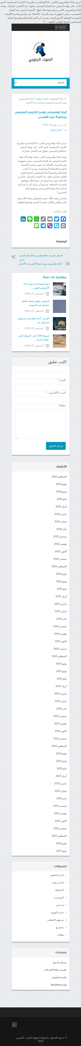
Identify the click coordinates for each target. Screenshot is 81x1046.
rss (14, 1027)
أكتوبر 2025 (61, 551)
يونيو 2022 (61, 850)
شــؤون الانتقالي (55, 920)
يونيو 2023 (61, 761)
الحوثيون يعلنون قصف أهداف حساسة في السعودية (35, 303)
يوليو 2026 (61, 484)
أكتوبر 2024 (61, 641)
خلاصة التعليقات (59, 977)
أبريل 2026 (61, 506)
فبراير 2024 (61, 701)
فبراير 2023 (61, 791)
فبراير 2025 (61, 611)
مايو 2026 (62, 499)
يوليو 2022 (61, 843)
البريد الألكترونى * (56, 392)
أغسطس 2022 (59, 835)
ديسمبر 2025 (60, 536)
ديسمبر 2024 (60, 626)
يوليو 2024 (61, 663)
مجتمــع (60, 927)
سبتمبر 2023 (60, 738)
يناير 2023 (61, 798)
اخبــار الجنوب (57, 875)
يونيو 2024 (61, 671)
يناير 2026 (61, 529)
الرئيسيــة (59, 897)
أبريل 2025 (61, 596)
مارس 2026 (60, 514)
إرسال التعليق (56, 446)
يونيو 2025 (61, 581)
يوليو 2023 (61, 753)
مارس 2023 (60, 783)
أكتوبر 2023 (61, 731)
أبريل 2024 (61, 686)
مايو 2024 (62, 678)
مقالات (60, 935)
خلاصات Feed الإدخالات (55, 970)
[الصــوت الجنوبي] (40, 68)
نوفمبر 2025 (60, 544)
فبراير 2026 (61, 521)
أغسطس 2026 (59, 476)
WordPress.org (59, 985)
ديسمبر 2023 (60, 716)
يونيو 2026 (61, 491)
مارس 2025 (60, 603)
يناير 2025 (61, 618)
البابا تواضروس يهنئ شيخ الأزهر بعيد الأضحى (40, 263)
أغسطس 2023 (59, 746)
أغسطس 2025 (59, 566)
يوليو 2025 (61, 574)
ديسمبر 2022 (60, 806)
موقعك (62, 405)
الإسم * (62, 380)
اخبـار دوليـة (42, 98)
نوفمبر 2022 (60, 813)
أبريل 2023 (61, 776)
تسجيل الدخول (59, 962)
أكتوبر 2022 (61, 821)
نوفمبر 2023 (60, 723)
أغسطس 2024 (59, 656)
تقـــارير (60, 905)
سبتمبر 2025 (60, 559)
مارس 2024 (60, 693)
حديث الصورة (57, 912)
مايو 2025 (62, 589)
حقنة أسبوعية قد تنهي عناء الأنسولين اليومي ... (36, 285)
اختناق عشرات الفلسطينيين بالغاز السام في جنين (41, 257)
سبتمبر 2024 (60, 648)
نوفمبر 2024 (60, 633)
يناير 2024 (61, 708)
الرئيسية (54, 98)
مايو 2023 (62, 768)
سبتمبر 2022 (60, 828)
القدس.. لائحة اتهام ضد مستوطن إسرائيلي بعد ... (33, 320)
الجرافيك (59, 890)
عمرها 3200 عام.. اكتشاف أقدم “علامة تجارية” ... (33, 337)
